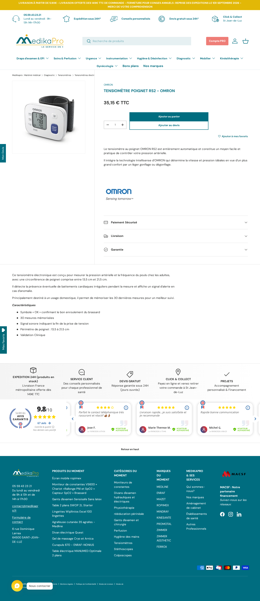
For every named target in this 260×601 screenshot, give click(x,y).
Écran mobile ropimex (66, 478)
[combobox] (136, 41)
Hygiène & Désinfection (152, 58)
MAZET (161, 499)
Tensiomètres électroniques (88, 75)
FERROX (162, 547)
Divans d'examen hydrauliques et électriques (125, 497)
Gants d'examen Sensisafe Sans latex (76, 499)
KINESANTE (164, 518)
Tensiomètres (64, 75)
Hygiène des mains (126, 537)
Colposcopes (123, 555)
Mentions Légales (66, 584)
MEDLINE (162, 487)
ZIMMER (162, 530)
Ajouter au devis (168, 125)
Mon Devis (3, 153)
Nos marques (153, 66)
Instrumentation (117, 58)
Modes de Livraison (106, 584)
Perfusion (120, 531)
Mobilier (205, 58)
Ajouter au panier (169, 116)
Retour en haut (130, 449)
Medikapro (26, 584)
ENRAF (161, 493)
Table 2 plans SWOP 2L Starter (72, 505)
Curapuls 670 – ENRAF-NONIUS (73, 545)
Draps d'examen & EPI (30, 58)
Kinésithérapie (229, 58)
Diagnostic (184, 58)
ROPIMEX (163, 505)
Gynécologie (105, 66)
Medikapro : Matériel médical (26, 75)
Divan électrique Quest (67, 532)
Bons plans (131, 66)
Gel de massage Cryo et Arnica (72, 539)
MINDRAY (163, 511)
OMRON (108, 84)
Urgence (91, 58)
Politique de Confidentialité (86, 584)
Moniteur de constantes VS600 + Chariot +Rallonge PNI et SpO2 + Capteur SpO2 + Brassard (74, 488)
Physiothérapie (124, 508)
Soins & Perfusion (65, 58)
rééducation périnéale (129, 514)
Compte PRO (217, 41)
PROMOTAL (164, 524)
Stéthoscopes (123, 549)
